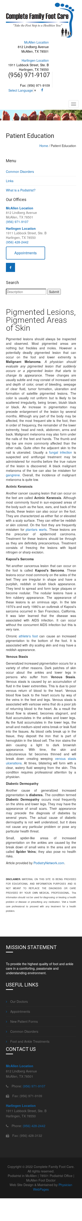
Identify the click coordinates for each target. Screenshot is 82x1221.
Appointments (25, 252)
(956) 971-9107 (17, 221)
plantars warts (36, 529)
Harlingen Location (35, 60)
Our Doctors (18, 1001)
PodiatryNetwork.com (48, 863)
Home (43, 145)
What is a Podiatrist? (21, 190)
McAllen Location (36, 42)
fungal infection (60, 452)
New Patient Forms (23, 1021)
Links (9, 181)
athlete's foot (28, 636)
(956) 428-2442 (17, 242)
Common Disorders (20, 171)
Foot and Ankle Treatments (29, 1041)
